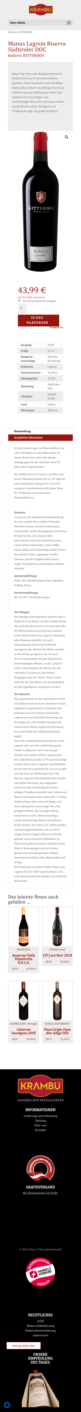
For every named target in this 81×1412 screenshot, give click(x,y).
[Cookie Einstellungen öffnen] (7, 1407)
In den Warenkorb (37, 320)
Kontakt (40, 1130)
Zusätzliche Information (28, 437)
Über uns (40, 1125)
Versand (41, 297)
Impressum (40, 1335)
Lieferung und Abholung (40, 1116)
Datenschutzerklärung (40, 1330)
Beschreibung (22, 431)
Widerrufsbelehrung (40, 1325)
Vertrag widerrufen (23, 1345)
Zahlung (40, 1120)
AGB (40, 1321)
